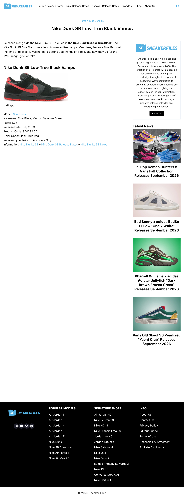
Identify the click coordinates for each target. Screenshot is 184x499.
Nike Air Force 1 (59, 452)
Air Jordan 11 (57, 436)
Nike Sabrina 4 (103, 447)
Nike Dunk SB (96, 20)
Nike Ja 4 (100, 452)
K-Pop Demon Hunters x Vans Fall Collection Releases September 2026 (156, 171)
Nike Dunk (55, 442)
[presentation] (157, 146)
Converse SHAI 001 (106, 474)
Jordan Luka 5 (103, 436)
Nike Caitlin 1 (102, 480)
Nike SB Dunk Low (60, 447)
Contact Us (147, 420)
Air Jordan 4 (57, 425)
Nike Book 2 (101, 458)
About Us (149, 6)
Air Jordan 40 (103, 414)
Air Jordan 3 (57, 420)
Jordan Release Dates (50, 6)
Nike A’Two (101, 469)
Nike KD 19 (101, 425)
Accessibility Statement (155, 442)
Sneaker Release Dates (105, 6)
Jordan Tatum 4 (104, 442)
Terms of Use (148, 436)
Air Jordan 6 (57, 431)
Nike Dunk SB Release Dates (59, 144)
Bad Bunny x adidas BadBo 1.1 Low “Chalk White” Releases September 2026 (156, 226)
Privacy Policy (149, 425)
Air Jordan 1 (56, 414)
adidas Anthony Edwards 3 (111, 463)
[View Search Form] (178, 6)
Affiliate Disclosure (152, 447)
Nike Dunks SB (29, 144)
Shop (139, 6)
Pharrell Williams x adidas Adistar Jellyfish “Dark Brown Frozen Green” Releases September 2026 (156, 282)
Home (83, 20)
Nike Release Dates (77, 6)
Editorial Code (149, 431)
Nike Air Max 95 (59, 458)
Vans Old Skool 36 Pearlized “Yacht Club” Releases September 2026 (157, 339)
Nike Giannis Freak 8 (107, 431)
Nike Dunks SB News (94, 144)
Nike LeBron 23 (104, 420)
